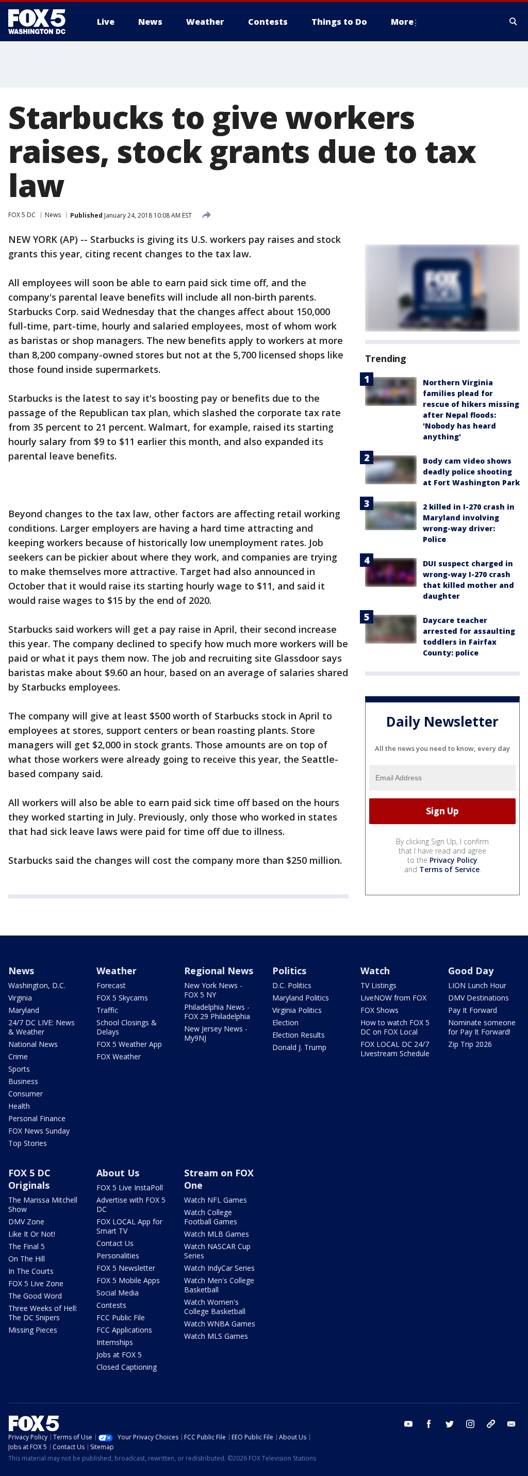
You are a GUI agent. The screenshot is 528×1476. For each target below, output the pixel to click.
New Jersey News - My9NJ (216, 1033)
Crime (18, 1056)
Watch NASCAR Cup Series (217, 1250)
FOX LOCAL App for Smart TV (129, 1226)
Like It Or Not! (31, 1234)
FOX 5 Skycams (122, 998)
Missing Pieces (32, 1330)
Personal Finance (36, 1118)
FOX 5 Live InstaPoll (129, 1187)
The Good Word (35, 1296)
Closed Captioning (126, 1367)
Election (285, 1022)
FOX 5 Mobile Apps (128, 1280)
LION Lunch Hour (477, 985)
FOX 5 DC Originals (29, 1179)
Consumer (25, 1093)
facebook (429, 1424)
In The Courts (31, 1271)
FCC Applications (124, 1330)
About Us (117, 1173)
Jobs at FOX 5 (119, 1354)
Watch (375, 970)
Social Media (117, 1293)
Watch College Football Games (210, 1216)
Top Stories (27, 1143)
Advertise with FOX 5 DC (131, 1204)
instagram (470, 1424)
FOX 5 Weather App (129, 1044)
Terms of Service (449, 869)
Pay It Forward (472, 1010)
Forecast (111, 985)
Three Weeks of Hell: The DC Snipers (42, 1312)
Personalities (117, 1255)
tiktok (491, 1424)
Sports (19, 1069)
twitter (449, 1424)
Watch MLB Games (216, 1234)
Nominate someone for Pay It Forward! (482, 1027)
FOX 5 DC (22, 214)
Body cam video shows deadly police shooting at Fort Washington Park (471, 471)
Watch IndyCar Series (219, 1268)
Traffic (107, 1010)
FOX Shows (379, 1010)
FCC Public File (120, 1317)
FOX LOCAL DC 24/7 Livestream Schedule (395, 1048)
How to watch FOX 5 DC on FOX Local (395, 1027)
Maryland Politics (300, 998)
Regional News (218, 970)
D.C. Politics (291, 985)
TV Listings (378, 985)
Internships (114, 1342)
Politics (289, 970)
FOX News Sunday (39, 1131)
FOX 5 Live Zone (35, 1283)
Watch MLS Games (216, 1336)
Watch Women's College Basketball (214, 1306)
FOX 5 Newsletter (125, 1268)
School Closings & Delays (126, 1027)
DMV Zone (26, 1221)
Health (19, 1106)
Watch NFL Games (215, 1200)
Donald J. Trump (299, 1047)
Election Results (298, 1035)
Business (23, 1081)
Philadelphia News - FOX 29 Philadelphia (217, 1011)
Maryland (23, 1010)
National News (33, 1044)
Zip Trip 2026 (470, 1044)
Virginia (20, 998)
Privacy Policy (453, 860)
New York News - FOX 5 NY (213, 989)
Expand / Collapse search (513, 21)
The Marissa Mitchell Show (42, 1204)
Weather (116, 970)
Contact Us (115, 1243)
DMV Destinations (478, 998)
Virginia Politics (297, 1010)
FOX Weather (118, 1056)
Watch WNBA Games (219, 1324)
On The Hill (26, 1259)
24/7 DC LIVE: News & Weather (41, 1027)
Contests (111, 1305)
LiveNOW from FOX (393, 998)
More (402, 21)
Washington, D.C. (36, 985)
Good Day (470, 970)
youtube (408, 1424)
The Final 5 (26, 1246)
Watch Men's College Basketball (219, 1284)
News (53, 214)
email (511, 1424)
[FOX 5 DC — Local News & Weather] (42, 21)
